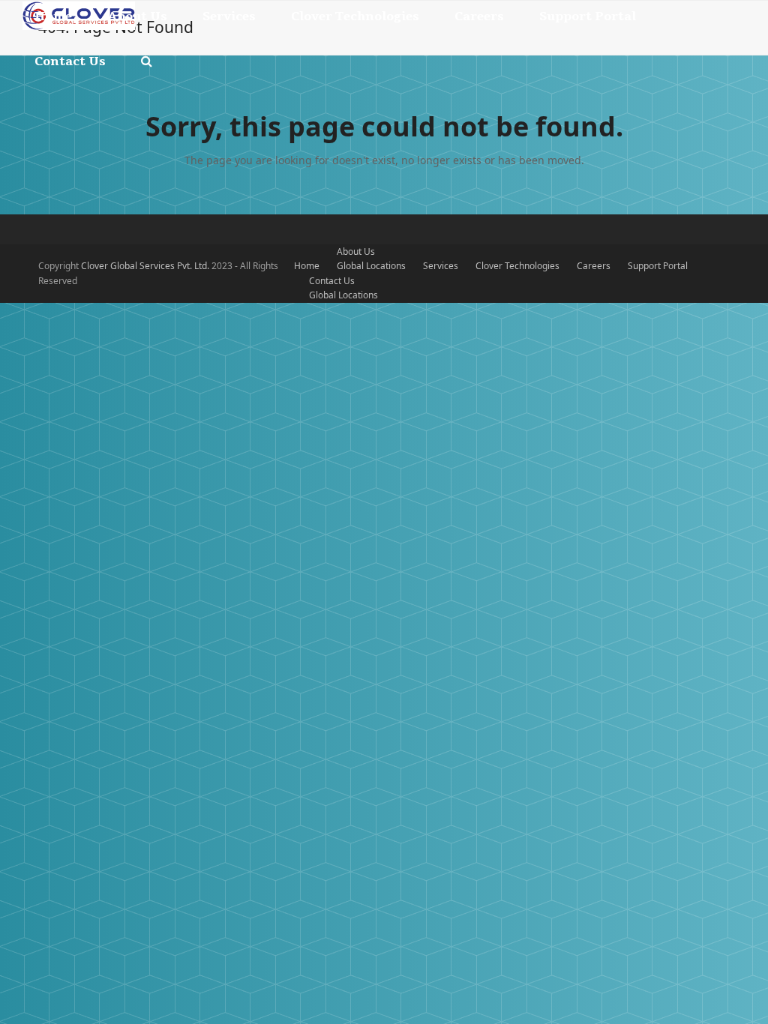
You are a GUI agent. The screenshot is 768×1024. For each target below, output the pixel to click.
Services (440, 265)
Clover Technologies (518, 265)
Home (307, 265)
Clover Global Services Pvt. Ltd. (146, 265)
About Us (356, 251)
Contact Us (332, 280)
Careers (593, 265)
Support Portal (658, 265)
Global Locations (371, 265)
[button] (146, 61)
